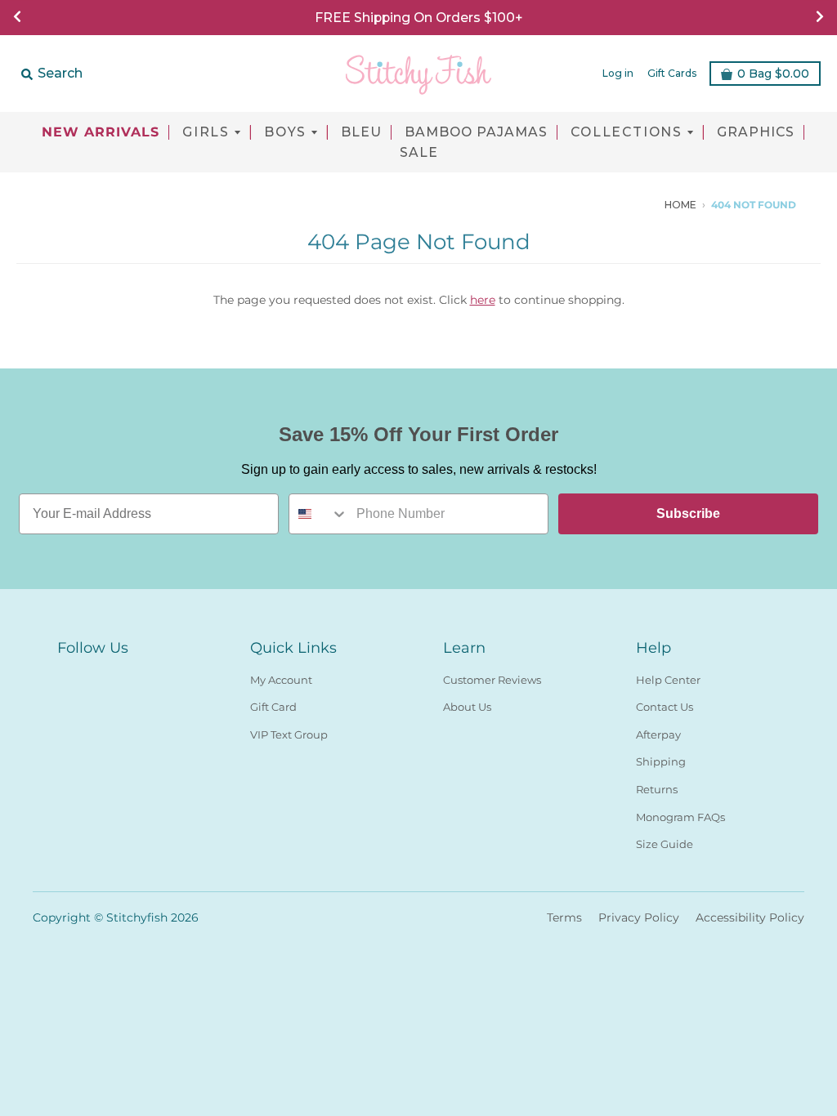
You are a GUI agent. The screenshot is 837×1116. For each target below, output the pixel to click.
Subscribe (688, 513)
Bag (773, 73)
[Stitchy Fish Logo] (418, 73)
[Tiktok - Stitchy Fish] (657, 204)
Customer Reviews (492, 679)
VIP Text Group (289, 734)
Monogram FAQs (680, 817)
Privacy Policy (638, 917)
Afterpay (658, 734)
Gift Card (273, 706)
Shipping (661, 761)
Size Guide (664, 843)
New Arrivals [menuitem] (100, 132)
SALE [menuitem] (419, 152)
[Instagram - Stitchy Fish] (632, 204)
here (482, 299)
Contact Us (664, 706)
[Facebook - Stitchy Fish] (608, 204)
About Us (467, 706)
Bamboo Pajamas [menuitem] (476, 132)
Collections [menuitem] (627, 132)
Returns (657, 789)
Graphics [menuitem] (755, 132)
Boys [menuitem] (285, 132)
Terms (564, 917)
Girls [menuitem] (206, 132)
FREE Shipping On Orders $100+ (418, 17)
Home (680, 205)
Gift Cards (671, 73)
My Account (281, 679)
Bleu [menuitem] (361, 132)
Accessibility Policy (750, 917)
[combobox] (318, 513)
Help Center (668, 679)
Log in (617, 73)
